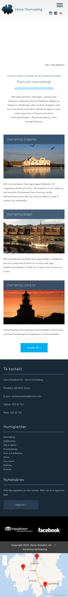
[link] (50, 13)
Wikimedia (59, 595)
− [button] (3, 563)
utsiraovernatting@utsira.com (26, 396)
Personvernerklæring (35, 549)
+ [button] (3, 557)
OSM (65, 595)
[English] (60, 13)
